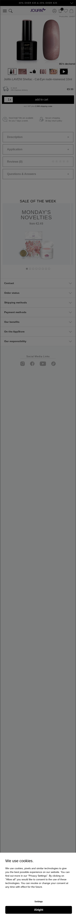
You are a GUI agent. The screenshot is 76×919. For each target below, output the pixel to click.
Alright (38, 909)
